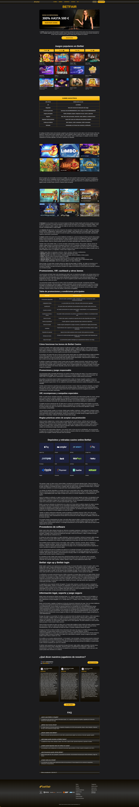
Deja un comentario (93, 662)
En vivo (61, 50)
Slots (92, 50)
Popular (45, 50)
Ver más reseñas (69, 704)
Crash (76, 50)
